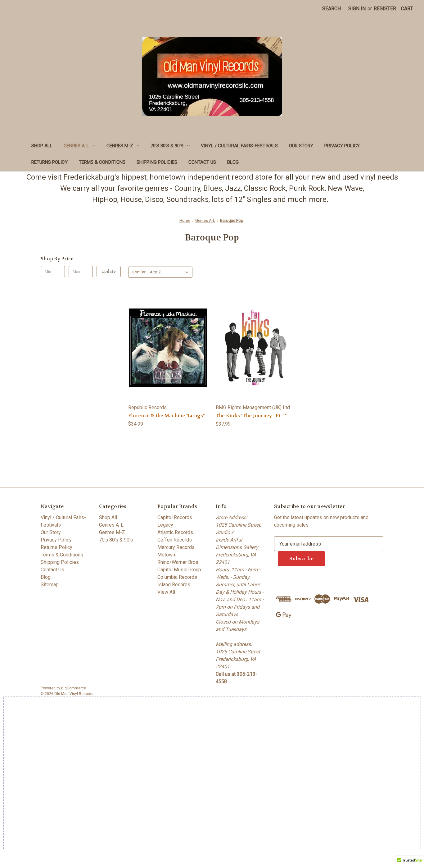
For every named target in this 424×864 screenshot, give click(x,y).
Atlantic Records (175, 532)
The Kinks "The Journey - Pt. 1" (251, 416)
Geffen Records (174, 540)
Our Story (301, 146)
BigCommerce (73, 688)
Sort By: (139, 272)
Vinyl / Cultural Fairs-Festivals (239, 146)
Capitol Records (174, 517)
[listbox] (170, 272)
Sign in (357, 8)
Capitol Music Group (179, 570)
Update (108, 271)
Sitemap (50, 584)
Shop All (41, 146)
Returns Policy (49, 162)
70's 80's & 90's (167, 146)
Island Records (173, 584)
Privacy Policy (342, 146)
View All (166, 592)
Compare (166, 353)
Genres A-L (76, 146)
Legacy (165, 525)
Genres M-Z (119, 146)
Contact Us (202, 162)
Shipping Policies (157, 162)
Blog (233, 162)
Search (331, 8)
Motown (166, 555)
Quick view (167, 341)
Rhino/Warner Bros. (178, 562)
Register (385, 8)
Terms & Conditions (102, 162)
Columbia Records (177, 577)
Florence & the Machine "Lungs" (166, 416)
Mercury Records (176, 547)
